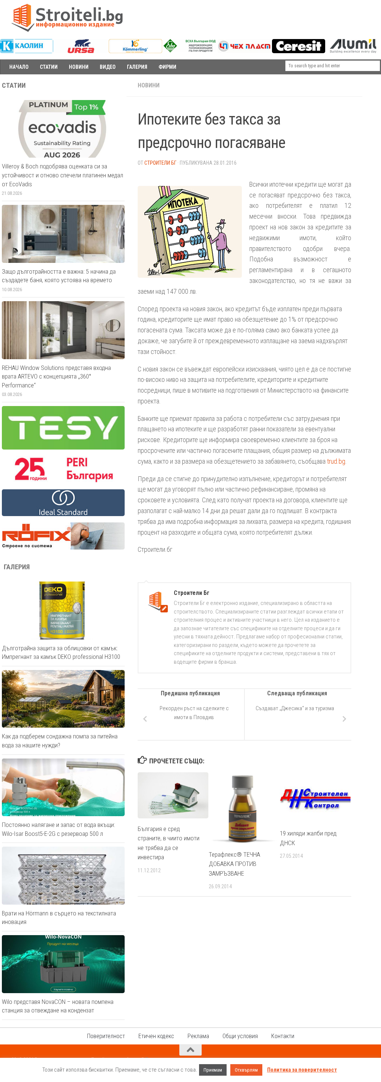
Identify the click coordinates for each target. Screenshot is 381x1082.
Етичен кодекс (156, 1036)
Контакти (282, 1036)
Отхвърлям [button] (246, 1070)
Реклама (198, 1036)
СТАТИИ (49, 67)
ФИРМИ (167, 67)
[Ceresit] (298, 51)
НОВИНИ (79, 67)
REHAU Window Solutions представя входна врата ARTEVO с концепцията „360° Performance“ (56, 376)
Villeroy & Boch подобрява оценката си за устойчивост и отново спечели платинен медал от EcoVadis (62, 174)
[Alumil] (353, 51)
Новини (149, 85)
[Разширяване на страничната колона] (371, 85)
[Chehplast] (244, 51)
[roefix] (63, 547)
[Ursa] (81, 51)
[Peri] (63, 481)
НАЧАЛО (19, 67)
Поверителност (106, 1036)
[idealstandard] (63, 514)
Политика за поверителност (302, 1069)
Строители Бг (160, 163)
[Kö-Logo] (135, 51)
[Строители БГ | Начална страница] (67, 18)
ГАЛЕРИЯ (137, 67)
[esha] (190, 50)
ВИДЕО (108, 67)
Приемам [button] (213, 1070)
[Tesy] (63, 447)
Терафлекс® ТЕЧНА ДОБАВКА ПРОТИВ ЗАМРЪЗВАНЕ (234, 864)
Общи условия (240, 1036)
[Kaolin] (26, 51)
